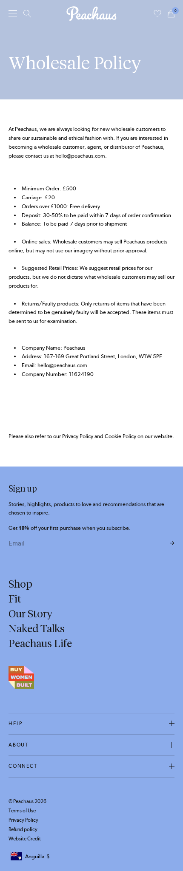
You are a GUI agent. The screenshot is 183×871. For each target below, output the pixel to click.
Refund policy (23, 829)
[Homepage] (91, 13)
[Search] (27, 13)
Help (16, 724)
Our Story (30, 613)
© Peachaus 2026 (27, 801)
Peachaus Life (40, 643)
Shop (20, 583)
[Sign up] (172, 543)
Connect (23, 766)
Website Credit (25, 839)
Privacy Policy (23, 820)
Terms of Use (22, 811)
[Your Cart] (171, 13)
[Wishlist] (157, 13)
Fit (15, 598)
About (19, 745)
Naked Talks (37, 628)
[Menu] (13, 13)
